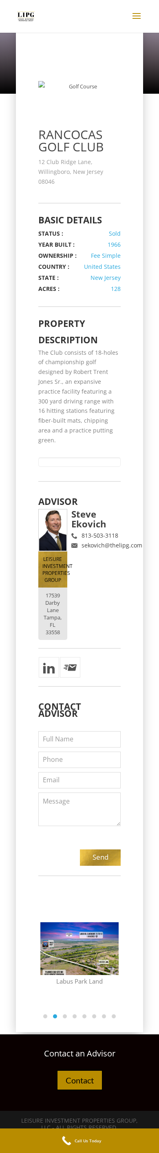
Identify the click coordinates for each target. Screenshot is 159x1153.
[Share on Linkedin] (49, 667)
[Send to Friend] (70, 667)
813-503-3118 (100, 535)
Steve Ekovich (88, 519)
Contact (80, 1080)
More (83, 930)
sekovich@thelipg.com (112, 545)
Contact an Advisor (79, 1053)
